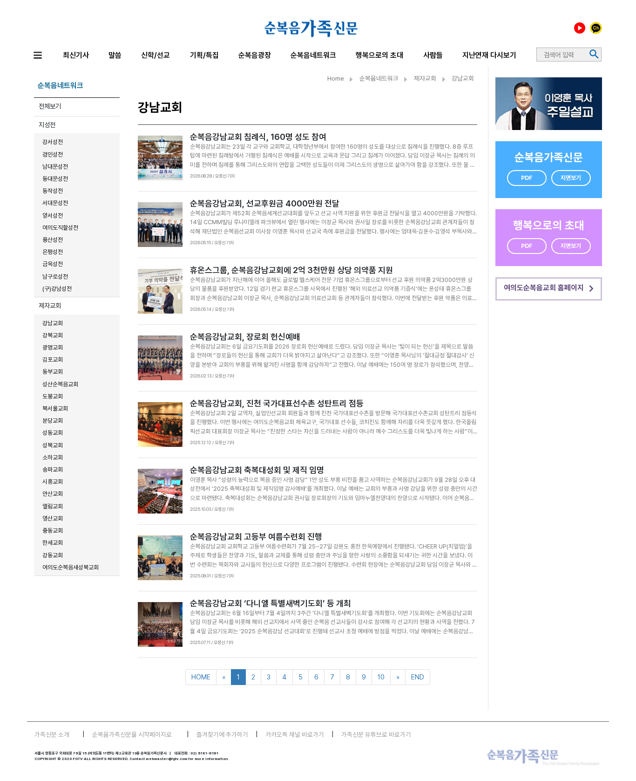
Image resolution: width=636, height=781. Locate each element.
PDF (527, 177)
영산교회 (52, 518)
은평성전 (52, 251)
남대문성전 (55, 166)
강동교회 (52, 555)
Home (335, 78)
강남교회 (52, 323)
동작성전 (52, 190)
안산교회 (52, 493)
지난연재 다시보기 (489, 55)
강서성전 (52, 141)
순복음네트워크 (313, 55)
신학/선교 (155, 55)
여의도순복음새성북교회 (70, 567)
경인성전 (52, 154)
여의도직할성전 (60, 227)
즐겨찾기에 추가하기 (222, 734)
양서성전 (52, 215)
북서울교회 (55, 408)
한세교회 (52, 542)
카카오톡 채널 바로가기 (294, 734)
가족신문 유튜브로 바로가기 (376, 734)
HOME (200, 677)
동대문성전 (55, 178)
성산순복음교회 (60, 384)
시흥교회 (52, 481)
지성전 (47, 125)
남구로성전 (55, 276)
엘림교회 (52, 506)
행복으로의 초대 (379, 55)
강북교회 (52, 335)
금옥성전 (52, 263)
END (417, 677)
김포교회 (52, 359)
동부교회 (52, 371)
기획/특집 (204, 55)
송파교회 (52, 469)
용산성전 (52, 239)
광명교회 (52, 347)
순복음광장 (254, 55)
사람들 (433, 55)
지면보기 (571, 177)
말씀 (115, 55)
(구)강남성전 (57, 288)
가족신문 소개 (51, 734)
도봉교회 (52, 396)
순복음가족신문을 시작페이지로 (132, 734)
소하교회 (52, 457)
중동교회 (52, 530)
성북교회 (52, 445)
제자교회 (50, 305)
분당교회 (52, 420)
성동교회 (52, 432)
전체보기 (50, 106)
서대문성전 (55, 202)
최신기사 (76, 55)
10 (381, 677)
